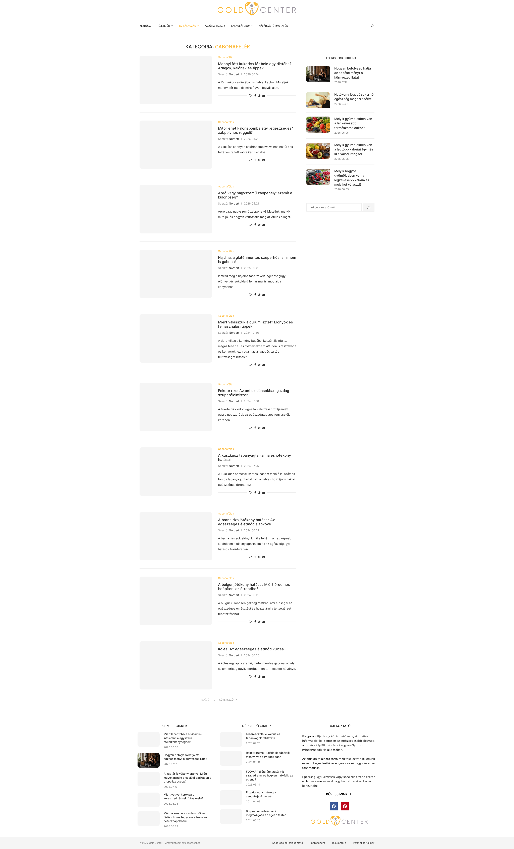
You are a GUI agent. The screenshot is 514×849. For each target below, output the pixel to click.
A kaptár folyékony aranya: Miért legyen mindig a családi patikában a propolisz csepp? (187, 777)
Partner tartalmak (363, 842)
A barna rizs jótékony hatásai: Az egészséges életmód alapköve (246, 522)
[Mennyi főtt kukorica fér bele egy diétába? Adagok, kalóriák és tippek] (176, 80)
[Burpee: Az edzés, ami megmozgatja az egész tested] (231, 816)
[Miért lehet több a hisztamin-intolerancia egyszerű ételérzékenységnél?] (149, 739)
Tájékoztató (339, 842)
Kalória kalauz (215, 25)
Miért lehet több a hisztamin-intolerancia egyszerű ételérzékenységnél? (183, 738)
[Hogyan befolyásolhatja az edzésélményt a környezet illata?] (318, 74)
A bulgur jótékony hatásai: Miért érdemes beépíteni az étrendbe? (254, 586)
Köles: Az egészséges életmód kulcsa (251, 649)
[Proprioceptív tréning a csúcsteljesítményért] (231, 797)
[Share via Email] (263, 95)
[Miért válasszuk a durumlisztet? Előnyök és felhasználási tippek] (176, 338)
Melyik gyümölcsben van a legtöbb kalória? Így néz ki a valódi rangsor (353, 149)
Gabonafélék (226, 57)
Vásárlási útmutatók (273, 25)
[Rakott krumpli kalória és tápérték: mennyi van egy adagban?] (231, 758)
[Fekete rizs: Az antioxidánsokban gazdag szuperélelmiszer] (176, 407)
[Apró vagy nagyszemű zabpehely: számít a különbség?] (176, 209)
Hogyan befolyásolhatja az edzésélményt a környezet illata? (352, 72)
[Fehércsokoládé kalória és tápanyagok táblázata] (231, 739)
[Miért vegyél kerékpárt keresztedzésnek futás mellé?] (149, 800)
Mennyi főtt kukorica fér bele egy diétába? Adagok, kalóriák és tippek (254, 66)
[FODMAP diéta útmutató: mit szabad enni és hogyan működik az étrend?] (231, 777)
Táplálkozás (187, 25)
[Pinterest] (345, 806)
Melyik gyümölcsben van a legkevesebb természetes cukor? (353, 123)
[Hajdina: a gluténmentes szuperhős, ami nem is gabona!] (176, 274)
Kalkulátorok (240, 25)
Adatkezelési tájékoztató (287, 842)
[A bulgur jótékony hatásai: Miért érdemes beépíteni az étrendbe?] (176, 601)
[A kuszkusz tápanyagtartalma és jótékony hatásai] (176, 471)
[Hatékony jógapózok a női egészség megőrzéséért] (318, 100)
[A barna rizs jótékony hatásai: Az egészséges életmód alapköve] (176, 536)
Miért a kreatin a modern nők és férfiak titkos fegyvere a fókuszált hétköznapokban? (186, 817)
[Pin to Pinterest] (259, 95)
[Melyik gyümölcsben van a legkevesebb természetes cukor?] (318, 125)
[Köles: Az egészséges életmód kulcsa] (176, 665)
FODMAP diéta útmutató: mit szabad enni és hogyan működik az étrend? (269, 775)
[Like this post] (250, 95)
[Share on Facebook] (255, 95)
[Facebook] (334, 806)
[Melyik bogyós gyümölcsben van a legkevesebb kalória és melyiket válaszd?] (318, 177)
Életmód (164, 25)
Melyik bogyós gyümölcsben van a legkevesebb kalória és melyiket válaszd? (351, 177)
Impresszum (317, 842)
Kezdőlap (146, 25)
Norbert (234, 74)
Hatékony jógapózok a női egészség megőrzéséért (354, 96)
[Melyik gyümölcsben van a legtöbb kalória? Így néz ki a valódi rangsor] (318, 151)
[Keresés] (368, 207)
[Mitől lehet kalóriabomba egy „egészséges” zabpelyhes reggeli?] (176, 145)
